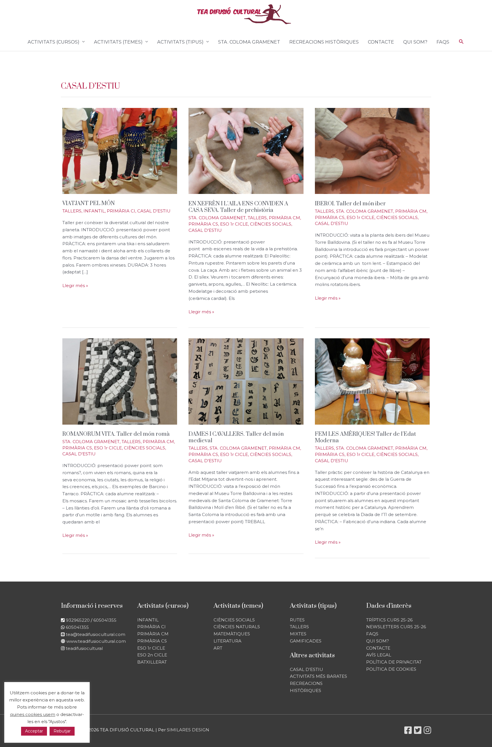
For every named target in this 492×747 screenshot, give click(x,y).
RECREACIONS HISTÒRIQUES (324, 42)
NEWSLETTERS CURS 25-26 (396, 626)
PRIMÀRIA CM (284, 217)
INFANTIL (94, 211)
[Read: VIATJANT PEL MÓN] (119, 150)
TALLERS (71, 211)
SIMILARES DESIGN (188, 729)
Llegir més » (75, 286)
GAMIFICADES (305, 641)
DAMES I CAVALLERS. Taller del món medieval (236, 437)
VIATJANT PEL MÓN (88, 203)
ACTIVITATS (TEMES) (118, 42)
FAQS (442, 42)
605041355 (104, 620)
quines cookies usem (32, 714)
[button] (461, 42)
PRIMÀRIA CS (203, 224)
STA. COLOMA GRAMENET (249, 42)
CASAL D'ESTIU (154, 211)
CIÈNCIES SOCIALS (270, 224)
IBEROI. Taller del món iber (350, 203)
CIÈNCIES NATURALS (237, 626)
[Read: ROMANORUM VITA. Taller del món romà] (119, 381)
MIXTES (298, 634)
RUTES (297, 620)
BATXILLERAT (152, 662)
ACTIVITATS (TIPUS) (180, 42)
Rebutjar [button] (62, 731)
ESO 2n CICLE (152, 655)
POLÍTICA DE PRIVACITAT (394, 662)
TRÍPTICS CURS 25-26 (389, 620)
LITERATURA (227, 641)
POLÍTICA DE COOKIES (391, 669)
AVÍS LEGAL (378, 655)
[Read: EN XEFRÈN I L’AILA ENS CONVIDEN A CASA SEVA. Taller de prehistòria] (245, 150)
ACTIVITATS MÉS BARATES (318, 676)
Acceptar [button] (34, 731)
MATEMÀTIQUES (232, 634)
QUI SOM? (415, 42)
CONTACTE (381, 42)
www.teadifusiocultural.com (96, 641)
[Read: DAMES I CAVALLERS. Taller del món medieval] (245, 381)
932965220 (78, 620)
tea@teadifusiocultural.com (95, 634)
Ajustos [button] (57, 721)
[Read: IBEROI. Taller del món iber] (372, 150)
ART (218, 648)
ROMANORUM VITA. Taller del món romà (115, 434)
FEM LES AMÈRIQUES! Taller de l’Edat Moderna (365, 437)
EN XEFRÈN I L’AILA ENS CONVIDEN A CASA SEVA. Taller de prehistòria (238, 207)
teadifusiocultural (84, 648)
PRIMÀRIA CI (121, 211)
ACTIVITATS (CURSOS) (53, 42)
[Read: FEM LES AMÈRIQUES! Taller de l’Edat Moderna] (372, 381)
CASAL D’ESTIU (306, 669)
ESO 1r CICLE (234, 224)
